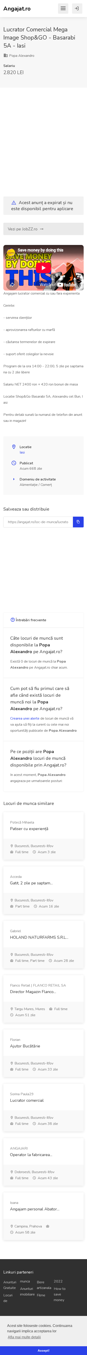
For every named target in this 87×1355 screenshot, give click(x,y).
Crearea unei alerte (24, 718)
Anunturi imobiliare (26, 1291)
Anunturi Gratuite (9, 1285)
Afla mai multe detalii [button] (24, 1337)
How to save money (60, 1294)
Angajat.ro (17, 8)
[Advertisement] (43, 138)
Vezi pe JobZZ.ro (23, 229)
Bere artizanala (43, 1285)
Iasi (22, 452)
